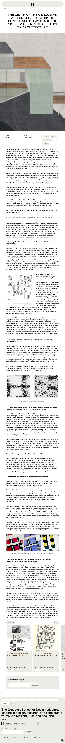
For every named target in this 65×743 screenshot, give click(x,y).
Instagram (40, 700)
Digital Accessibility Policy (22, 737)
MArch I (46, 143)
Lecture (10, 670)
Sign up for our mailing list (16, 680)
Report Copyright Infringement (36, 737)
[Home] (13, 723)
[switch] (13, 703)
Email (11, 682)
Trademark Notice (59, 737)
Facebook (6, 700)
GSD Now (5, 703)
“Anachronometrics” (15, 656)
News (5, 8)
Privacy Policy (4, 737)
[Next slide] (57, 622)
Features (46, 136)
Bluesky (14, 700)
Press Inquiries (52, 700)
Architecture (48, 140)
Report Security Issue (49, 737)
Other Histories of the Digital (46, 656)
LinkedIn (31, 700)
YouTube (23, 700)
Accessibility (12, 737)
